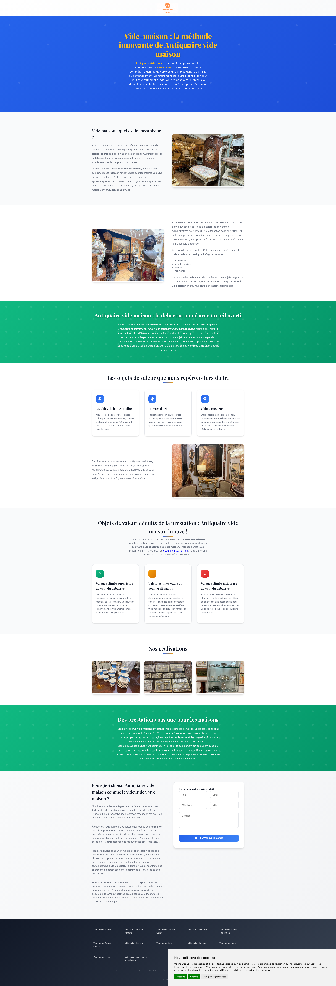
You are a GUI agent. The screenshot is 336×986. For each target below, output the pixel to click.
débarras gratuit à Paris (175, 550)
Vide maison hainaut (134, 943)
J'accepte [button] (180, 977)
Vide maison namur (102, 957)
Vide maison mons (227, 943)
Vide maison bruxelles (198, 929)
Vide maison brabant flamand (134, 931)
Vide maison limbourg (197, 943)
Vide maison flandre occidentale (228, 931)
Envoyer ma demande (210, 838)
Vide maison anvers (102, 929)
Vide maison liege (164, 943)
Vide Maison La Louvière (158, 971)
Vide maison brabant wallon (165, 931)
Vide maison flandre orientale (102, 945)
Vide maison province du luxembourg (136, 958)
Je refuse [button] (194, 977)
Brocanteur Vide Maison (138, 971)
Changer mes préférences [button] (214, 977)
